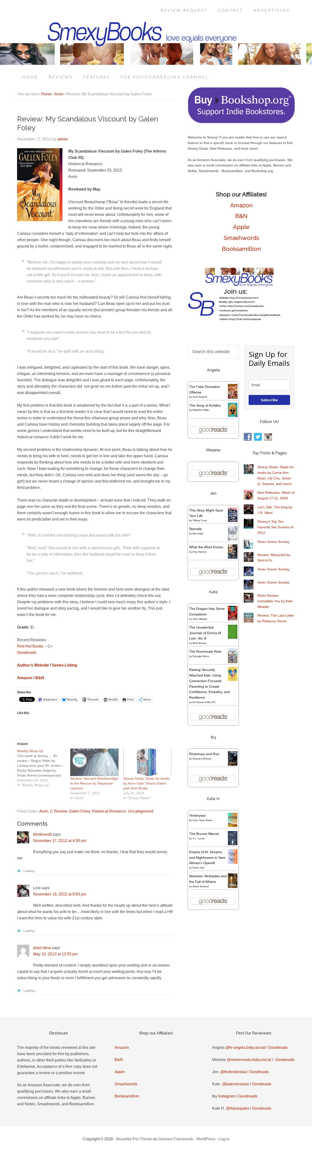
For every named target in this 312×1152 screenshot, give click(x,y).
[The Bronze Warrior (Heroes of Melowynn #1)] (232, 844)
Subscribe (269, 400)
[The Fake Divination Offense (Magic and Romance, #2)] (232, 397)
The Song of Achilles (205, 405)
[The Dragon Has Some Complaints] (232, 619)
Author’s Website (33, 665)
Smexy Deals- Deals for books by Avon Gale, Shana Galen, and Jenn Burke (146, 783)
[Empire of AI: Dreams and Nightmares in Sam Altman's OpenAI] (232, 863)
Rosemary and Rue (204, 754)
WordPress (205, 1139)
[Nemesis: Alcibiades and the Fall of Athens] (232, 887)
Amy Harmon (199, 551)
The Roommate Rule (205, 651)
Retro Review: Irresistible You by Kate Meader (275, 601)
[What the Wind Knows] (232, 557)
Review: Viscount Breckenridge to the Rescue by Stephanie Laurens (94, 783)
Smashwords (241, 237)
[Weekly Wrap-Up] (43, 768)
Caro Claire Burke (202, 820)
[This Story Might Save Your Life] (232, 521)
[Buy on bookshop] (241, 122)
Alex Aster (198, 533)
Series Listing (64, 665)
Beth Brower (199, 643)
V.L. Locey (199, 838)
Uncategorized (140, 811)
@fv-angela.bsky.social (245, 1047)
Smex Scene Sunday (273, 542)
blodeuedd (42, 834)
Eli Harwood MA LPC (204, 702)
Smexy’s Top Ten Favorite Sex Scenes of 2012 (275, 527)
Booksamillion (241, 248)
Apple (241, 226)
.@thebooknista (232, 1072)
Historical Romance (109, 811)
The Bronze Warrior (204, 834)
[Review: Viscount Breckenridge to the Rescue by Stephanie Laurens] (94, 762)
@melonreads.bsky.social (249, 1060)
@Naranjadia (237, 1108)
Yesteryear (197, 815)
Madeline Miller (201, 410)
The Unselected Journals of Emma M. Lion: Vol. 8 (205, 632)
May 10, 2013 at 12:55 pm (55, 954)
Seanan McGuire (202, 758)
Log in (224, 1139)
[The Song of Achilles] (232, 416)
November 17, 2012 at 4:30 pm (59, 841)
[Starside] (232, 539)
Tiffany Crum (200, 520)
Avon (43, 811)
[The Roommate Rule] (232, 662)
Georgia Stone (201, 656)
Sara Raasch (200, 396)
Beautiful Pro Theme (134, 1139)
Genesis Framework (175, 1139)
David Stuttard (201, 886)
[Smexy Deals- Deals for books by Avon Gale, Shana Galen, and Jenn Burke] (147, 762)
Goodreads (26, 652)
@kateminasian (235, 1084)
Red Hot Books (30, 646)
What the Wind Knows (206, 547)
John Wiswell (200, 619)
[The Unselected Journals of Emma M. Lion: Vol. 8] (232, 638)
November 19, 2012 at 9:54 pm (59, 894)
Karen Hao (199, 867)
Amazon (24, 678)
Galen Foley (79, 811)
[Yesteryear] (232, 826)
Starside (195, 529)
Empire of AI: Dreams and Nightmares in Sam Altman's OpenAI (207, 857)
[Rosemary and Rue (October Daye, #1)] (232, 765)
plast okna (42, 948)
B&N (39, 678)
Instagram (226, 1096)
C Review (58, 811)
